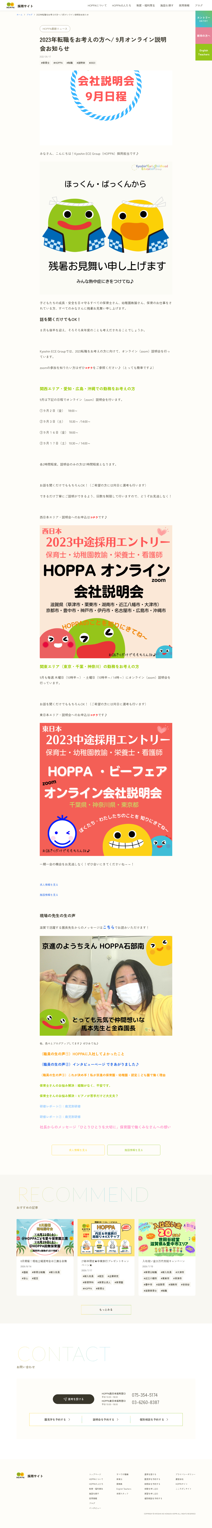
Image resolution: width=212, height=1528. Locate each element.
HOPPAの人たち (121, 5)
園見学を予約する (55, 1419)
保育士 (119, 1479)
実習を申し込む (151, 1493)
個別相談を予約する (152, 1419)
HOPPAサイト (182, 1483)
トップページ (95, 1474)
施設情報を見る (49, 895)
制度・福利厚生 (145, 5)
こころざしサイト (183, 1488)
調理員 (119, 1483)
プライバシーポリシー (185, 1474)
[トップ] (20, 5)
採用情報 (184, 5)
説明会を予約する (103, 1419)
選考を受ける (76, 1399)
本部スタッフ (122, 1493)
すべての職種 (122, 1474)
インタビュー (95, 1508)
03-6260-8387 (145, 1402)
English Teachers (123, 1488)
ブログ (199, 5)
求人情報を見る (49, 885)
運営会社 (180, 1479)
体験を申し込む (151, 1488)
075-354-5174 (145, 1394)
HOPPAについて (97, 5)
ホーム (20, 15)
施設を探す (167, 5)
